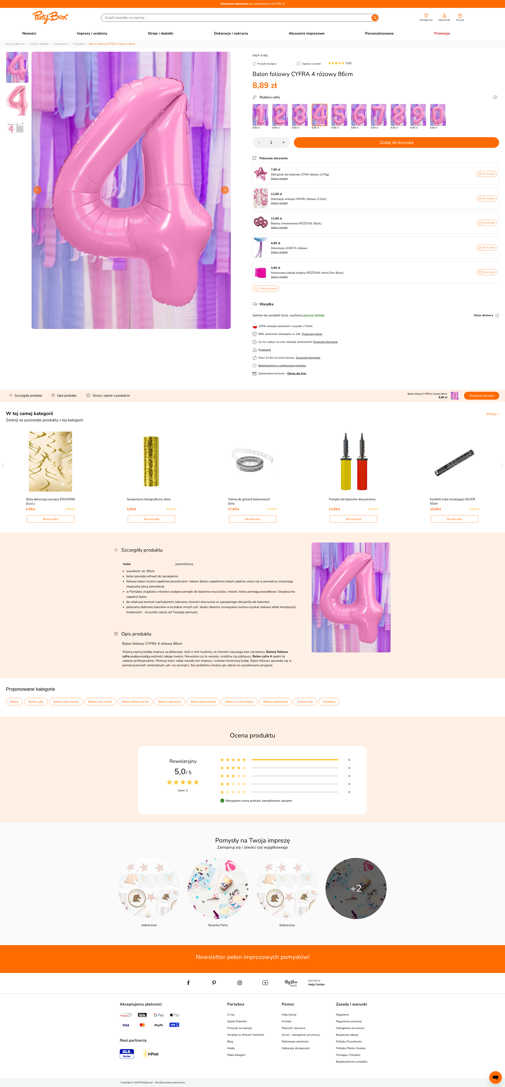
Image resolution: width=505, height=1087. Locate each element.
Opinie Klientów (237, 1021)
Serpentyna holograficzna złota (148, 499)
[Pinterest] (214, 991)
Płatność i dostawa (293, 1028)
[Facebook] (188, 991)
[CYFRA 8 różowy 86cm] (398, 115)
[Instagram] (240, 991)
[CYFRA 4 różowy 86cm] (319, 115)
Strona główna (15, 44)
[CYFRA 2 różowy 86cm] (280, 115)
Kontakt (286, 1021)
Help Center (289, 1015)
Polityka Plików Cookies (351, 1048)
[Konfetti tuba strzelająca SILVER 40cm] (454, 462)
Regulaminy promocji (349, 1021)
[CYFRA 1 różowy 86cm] (260, 115)
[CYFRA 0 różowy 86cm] (438, 115)
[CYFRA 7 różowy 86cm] (379, 115)
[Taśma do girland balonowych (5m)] (252, 462)
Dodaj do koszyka (397, 142)
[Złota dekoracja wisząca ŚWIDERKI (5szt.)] (50, 462)
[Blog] (291, 991)
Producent (264, 350)
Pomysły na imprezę (239, 1028)
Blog (230, 1041)
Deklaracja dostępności (296, 1048)
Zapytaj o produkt (311, 63)
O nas (231, 1015)
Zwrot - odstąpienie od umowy (301, 1035)
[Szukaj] (374, 17)
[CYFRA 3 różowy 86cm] (300, 115)
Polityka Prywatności (349, 1041)
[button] (426, 17)
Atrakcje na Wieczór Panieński (245, 1035)
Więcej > (492, 414)
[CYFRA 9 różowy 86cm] (418, 115)
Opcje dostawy (483, 315)
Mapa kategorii (236, 1055)
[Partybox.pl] (50, 23)
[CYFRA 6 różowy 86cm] (359, 115)
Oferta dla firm (296, 373)
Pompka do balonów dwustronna (352, 499)
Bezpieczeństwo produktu (352, 1062)
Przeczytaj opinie (312, 334)
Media (231, 1048)
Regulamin (342, 1015)
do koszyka (50, 519)
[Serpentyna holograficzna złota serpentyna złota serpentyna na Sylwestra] (151, 462)
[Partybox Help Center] (316, 991)
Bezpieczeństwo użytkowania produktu (282, 365)
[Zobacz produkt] (262, 174)
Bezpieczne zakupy (347, 1035)
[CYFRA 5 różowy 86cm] (339, 115)
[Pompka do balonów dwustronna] (353, 462)
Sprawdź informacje (325, 342)
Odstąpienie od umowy (350, 1028)
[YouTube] (265, 991)
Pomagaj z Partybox (348, 1055)
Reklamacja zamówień (295, 1041)
